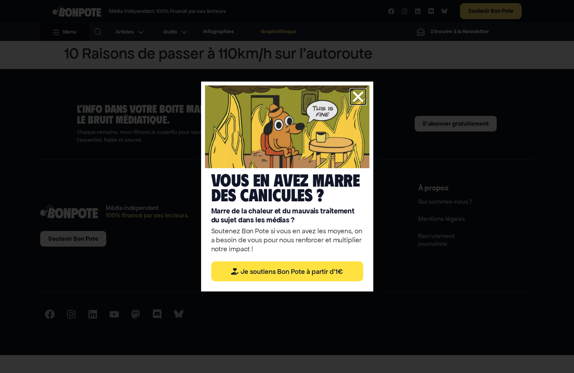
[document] (287, 186)
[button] (358, 96)
